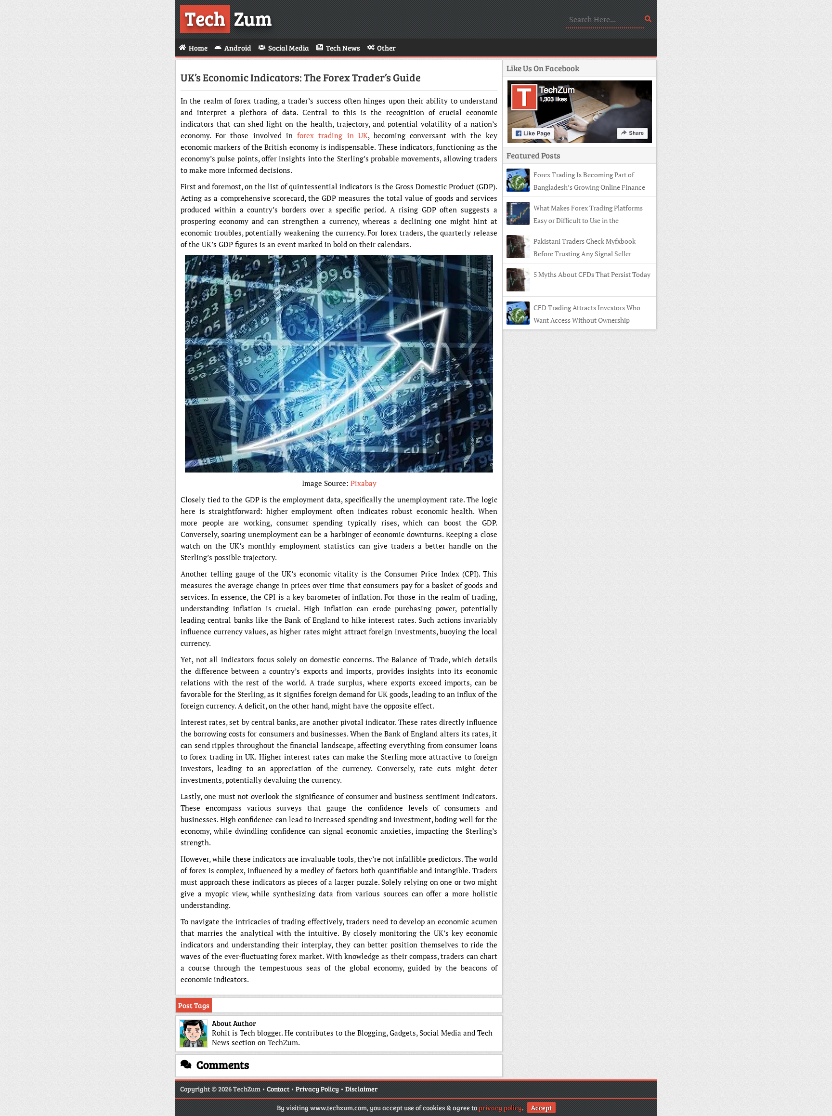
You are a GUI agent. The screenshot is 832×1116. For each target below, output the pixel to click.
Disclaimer (361, 1088)
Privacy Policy (317, 1088)
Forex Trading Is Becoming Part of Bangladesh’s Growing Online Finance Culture (576, 187)
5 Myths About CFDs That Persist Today (591, 274)
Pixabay (364, 483)
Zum (228, 18)
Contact (278, 1088)
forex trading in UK (332, 135)
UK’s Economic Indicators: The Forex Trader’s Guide (301, 77)
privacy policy (500, 1107)
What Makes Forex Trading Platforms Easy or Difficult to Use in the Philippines (575, 220)
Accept (541, 1107)
